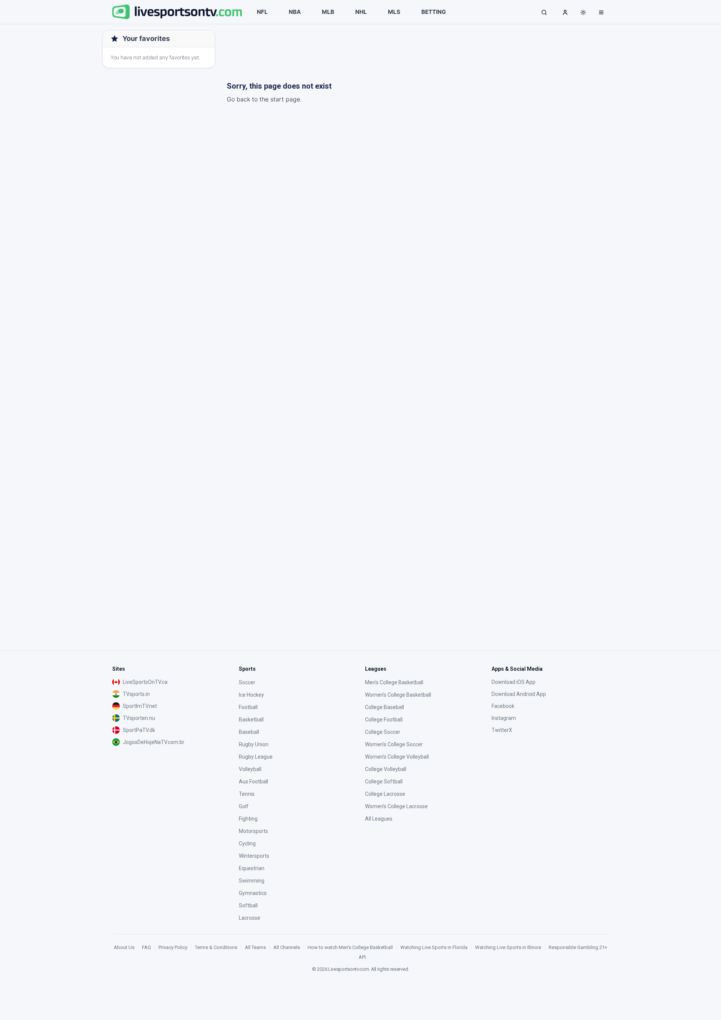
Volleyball (250, 769)
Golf (244, 806)
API (362, 957)
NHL (361, 11)
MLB (328, 11)
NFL (262, 11)
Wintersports (254, 856)
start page (285, 99)
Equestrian (251, 868)
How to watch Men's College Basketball (350, 947)
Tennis (247, 794)
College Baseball (384, 707)
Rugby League (256, 757)
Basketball (251, 720)
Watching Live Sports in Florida (434, 947)
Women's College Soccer (394, 744)
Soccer (247, 682)
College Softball (384, 782)
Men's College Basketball (394, 682)
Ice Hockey (251, 695)
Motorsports (253, 831)
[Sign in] (565, 12)
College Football (384, 720)
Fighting (248, 819)
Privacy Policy (172, 947)
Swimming (251, 881)
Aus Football (253, 782)
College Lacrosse (385, 794)
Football (248, 707)
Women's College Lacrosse (396, 806)
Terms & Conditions (216, 947)
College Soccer (382, 732)
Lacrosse (249, 918)
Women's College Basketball (398, 695)
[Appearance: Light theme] (583, 12)
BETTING (433, 11)
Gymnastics (253, 893)
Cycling (247, 843)
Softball (248, 905)
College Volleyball (385, 769)
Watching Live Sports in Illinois (508, 947)
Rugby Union (253, 744)
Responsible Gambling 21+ (578, 947)
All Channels (286, 947)
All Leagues (378, 819)
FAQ (146, 947)
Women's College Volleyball (397, 757)
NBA (295, 11)
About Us (124, 947)
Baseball (249, 732)
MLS (394, 11)
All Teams (255, 947)
